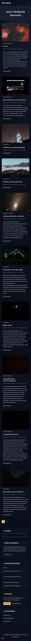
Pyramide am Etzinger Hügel (13, 270)
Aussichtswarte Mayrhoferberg (14, 147)
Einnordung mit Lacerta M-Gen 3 (14, 100)
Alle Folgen (7, 603)
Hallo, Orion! (7, 325)
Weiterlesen (7, 71)
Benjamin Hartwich (10, 49)
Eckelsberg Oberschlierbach (12, 182)
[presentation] (15, 32)
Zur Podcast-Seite (16, 603)
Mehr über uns (8, 554)
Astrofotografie (8, 43)
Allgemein (6, 322)
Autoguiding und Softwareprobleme (9, 380)
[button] (2, 638)
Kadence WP (15, 636)
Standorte (6, 144)
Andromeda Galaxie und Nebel (13, 216)
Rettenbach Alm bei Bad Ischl (13, 492)
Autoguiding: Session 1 (11, 434)
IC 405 (5, 46)
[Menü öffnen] (28, 3)
